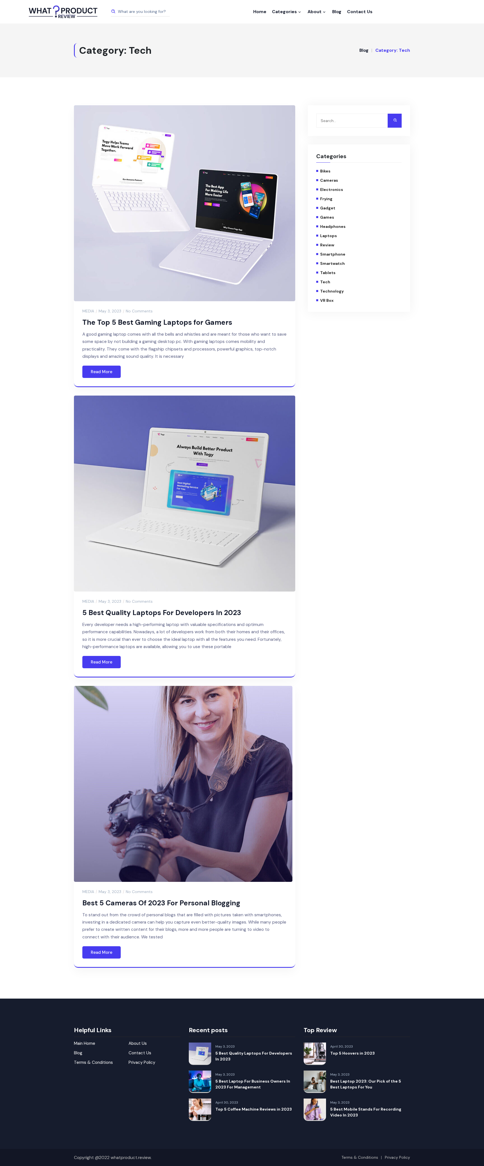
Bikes (325, 171)
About (315, 12)
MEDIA (88, 311)
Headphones (333, 226)
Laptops (328, 235)
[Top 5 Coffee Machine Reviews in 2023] (200, 1110)
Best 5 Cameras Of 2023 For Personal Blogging (161, 903)
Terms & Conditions (93, 1062)
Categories (284, 12)
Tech (325, 281)
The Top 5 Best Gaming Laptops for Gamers (157, 322)
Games (327, 217)
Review (327, 244)
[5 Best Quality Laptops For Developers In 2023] (200, 1054)
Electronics (331, 189)
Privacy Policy (142, 1062)
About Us (138, 1043)
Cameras (329, 180)
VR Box (327, 300)
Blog (336, 12)
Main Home (84, 1043)
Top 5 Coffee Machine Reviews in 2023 (253, 1109)
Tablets (328, 272)
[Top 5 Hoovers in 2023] (315, 1054)
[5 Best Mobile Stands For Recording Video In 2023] (315, 1110)
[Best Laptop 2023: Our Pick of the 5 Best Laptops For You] (315, 1082)
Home (259, 12)
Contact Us (360, 12)
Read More (101, 372)
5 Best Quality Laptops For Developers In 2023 (161, 612)
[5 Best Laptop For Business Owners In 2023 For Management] (200, 1082)
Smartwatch (332, 263)
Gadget (327, 208)
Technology (332, 291)
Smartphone (332, 254)
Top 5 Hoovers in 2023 (352, 1053)
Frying (326, 198)
